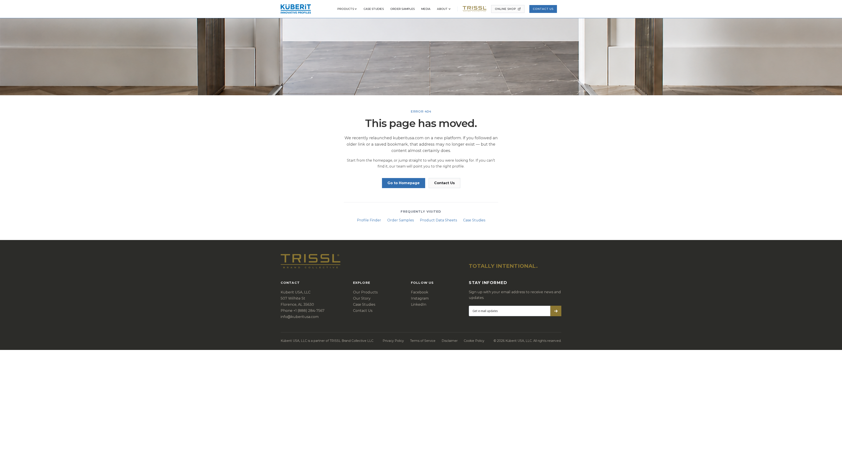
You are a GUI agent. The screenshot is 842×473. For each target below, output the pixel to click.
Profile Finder (369, 220)
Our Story (362, 298)
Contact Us (543, 9)
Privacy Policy (393, 341)
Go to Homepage (403, 183)
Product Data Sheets (438, 220)
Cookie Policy (474, 341)
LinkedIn (418, 304)
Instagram (420, 298)
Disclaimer (450, 341)
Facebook (419, 292)
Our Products (365, 292)
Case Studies (474, 220)
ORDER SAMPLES (402, 9)
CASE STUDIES (374, 9)
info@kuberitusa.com (300, 317)
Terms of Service (422, 341)
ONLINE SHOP (505, 9)
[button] (347, 9)
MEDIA (425, 9)
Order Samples (400, 220)
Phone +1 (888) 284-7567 (303, 311)
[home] (296, 9)
